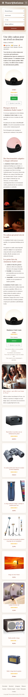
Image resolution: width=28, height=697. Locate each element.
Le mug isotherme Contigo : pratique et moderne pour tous (14, 504)
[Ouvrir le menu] (26, 3)
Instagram (17, 686)
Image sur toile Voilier (14, 574)
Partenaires (23, 689)
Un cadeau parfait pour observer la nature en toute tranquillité (14, 468)
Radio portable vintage (14, 638)
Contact (18, 689)
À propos (4, 689)
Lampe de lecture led (14, 605)
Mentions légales (11, 689)
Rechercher (14, 28)
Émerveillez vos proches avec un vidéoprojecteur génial (14, 432)
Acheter (14, 98)
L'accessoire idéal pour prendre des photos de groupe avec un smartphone (14, 540)
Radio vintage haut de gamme (14, 671)
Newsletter (4, 686)
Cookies (14, 691)
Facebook (11, 686)
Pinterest (24, 686)
